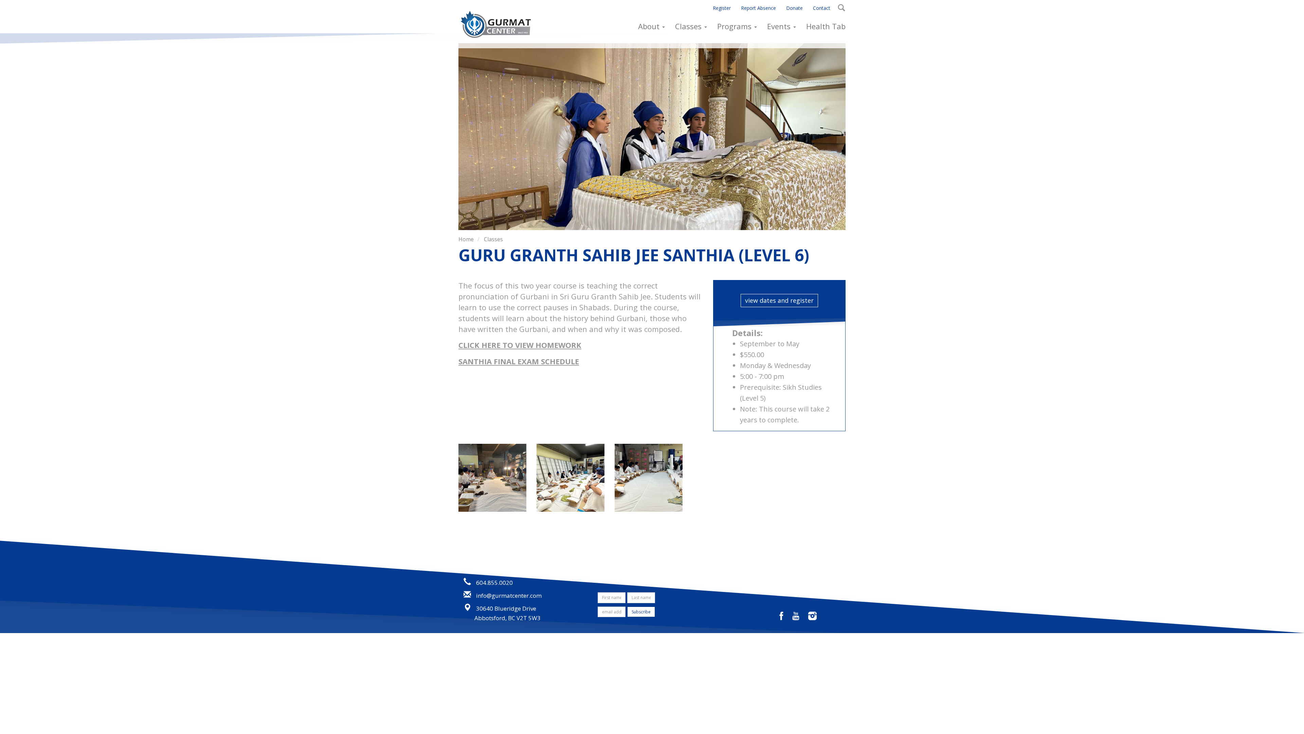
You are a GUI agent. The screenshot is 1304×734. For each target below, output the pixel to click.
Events (780, 26)
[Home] (498, 24)
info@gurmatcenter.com (509, 595)
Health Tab (826, 26)
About (650, 26)
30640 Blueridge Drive (506, 608)
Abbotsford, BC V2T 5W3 (507, 618)
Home (466, 239)
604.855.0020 (494, 583)
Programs (735, 26)
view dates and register (779, 300)
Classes (689, 26)
